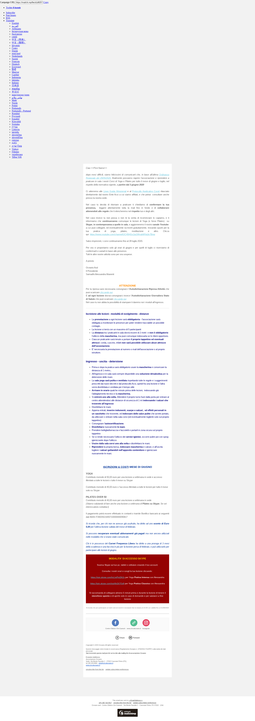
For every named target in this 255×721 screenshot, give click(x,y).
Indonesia (16, 77)
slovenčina (17, 135)
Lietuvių (16, 129)
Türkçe (15, 149)
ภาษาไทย (17, 146)
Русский (16, 116)
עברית (15, 127)
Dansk (15, 51)
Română (16, 113)
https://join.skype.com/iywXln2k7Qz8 (107, 583)
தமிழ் (14, 142)
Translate (10, 20)
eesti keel (16, 53)
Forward (136, 638)
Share (122, 638)
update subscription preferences (117, 669)
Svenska (16, 124)
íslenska (15, 80)
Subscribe (10, 12)
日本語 (15, 85)
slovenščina (17, 137)
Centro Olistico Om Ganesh (115, 628)
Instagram (146, 628)
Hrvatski (16, 45)
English (15, 23)
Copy (46, 2)
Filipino (15, 151)
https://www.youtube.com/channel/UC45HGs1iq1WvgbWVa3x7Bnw (122, 234)
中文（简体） (19, 39)
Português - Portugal (21, 111)
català (14, 36)
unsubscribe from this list (95, 669)
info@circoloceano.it (106, 663)
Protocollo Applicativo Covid (146, 191)
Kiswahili (16, 121)
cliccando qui (106, 292)
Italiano (15, 82)
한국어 (15, 92)
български (17, 34)
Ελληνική (16, 67)
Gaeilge (15, 74)
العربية (15, 26)
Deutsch (15, 64)
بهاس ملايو (17, 97)
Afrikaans (16, 28)
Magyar (15, 72)
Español (15, 119)
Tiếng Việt (17, 157)
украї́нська (17, 154)
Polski (15, 105)
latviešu (15, 132)
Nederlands (17, 56)
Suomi (15, 59)
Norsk (15, 103)
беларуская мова (20, 31)
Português (16, 108)
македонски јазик (20, 95)
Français (16, 61)
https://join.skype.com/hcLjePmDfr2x (108, 577)
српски (15, 140)
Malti (14, 100)
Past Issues (11, 15)
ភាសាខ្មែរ (16, 89)
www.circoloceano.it (134, 628)
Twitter (13, 7)
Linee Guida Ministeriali (114, 191)
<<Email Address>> (136, 700)
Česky (15, 48)
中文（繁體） (19, 42)
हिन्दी (14, 69)
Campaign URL (7, 2)
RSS (8, 18)
